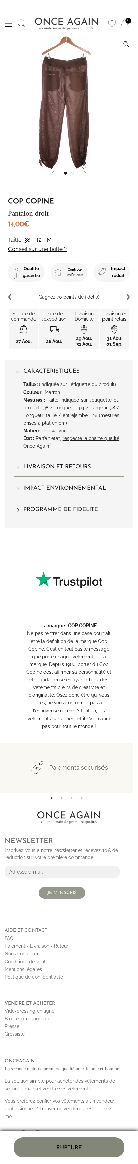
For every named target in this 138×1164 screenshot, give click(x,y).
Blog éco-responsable (29, 1018)
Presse (12, 1026)
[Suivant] (85, 172)
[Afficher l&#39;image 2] (72, 173)
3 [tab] (71, 798)
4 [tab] (81, 798)
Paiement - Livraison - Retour (36, 946)
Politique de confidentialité (34, 977)
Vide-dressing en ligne (29, 1011)
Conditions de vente (26, 961)
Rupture (69, 1148)
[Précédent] (53, 172)
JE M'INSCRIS (62, 892)
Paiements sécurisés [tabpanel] (78, 767)
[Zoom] (126, 44)
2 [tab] (61, 798)
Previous (10, 297)
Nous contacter (22, 954)
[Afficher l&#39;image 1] (65, 173)
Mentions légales (23, 969)
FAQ (9, 938)
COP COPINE (82, 625)
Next (128, 297)
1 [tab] (51, 798)
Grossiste (15, 1034)
